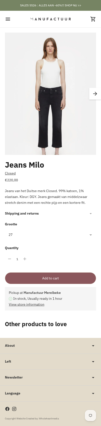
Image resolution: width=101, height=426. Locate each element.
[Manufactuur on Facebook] (7, 408)
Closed (10, 173)
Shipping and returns (22, 213)
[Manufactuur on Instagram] (14, 408)
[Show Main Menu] (7, 19)
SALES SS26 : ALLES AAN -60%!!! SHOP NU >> (50, 5)
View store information (26, 304)
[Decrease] (9, 259)
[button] (95, 94)
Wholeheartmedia (49, 418)
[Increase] (24, 259)
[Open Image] (50, 101)
